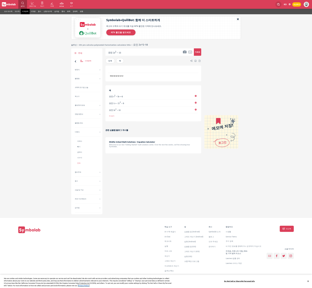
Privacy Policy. (83, 285)
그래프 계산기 (170, 261)
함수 (76, 181)
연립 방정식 (79, 114)
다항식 (77, 132)
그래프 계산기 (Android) (193, 237)
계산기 (167, 256)
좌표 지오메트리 (80, 199)
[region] (156, 281)
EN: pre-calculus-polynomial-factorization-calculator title (105, 45)
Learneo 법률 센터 (233, 258)
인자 (78, 163)
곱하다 (79, 152)
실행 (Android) (190, 242)
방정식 (77, 70)
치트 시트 (168, 251)
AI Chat (167, 237)
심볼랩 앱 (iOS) (190, 246)
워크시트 (168, 241)
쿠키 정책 (229, 241)
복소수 (77, 96)
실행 (166, 246)
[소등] (289, 4)
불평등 (77, 78)
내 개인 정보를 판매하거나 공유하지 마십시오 (243, 246)
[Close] (308, 281)
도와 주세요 (213, 242)
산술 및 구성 (79, 190)
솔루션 (74, 45)
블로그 (211, 237)
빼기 (78, 147)
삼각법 (77, 208)
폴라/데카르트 (80, 105)
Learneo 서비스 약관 (234, 263)
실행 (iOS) (188, 256)
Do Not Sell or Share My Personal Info (239, 281)
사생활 (228, 232)
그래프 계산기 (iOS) (192, 251)
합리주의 (78, 172)
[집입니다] (29, 233)
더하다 (79, 141)
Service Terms (231, 237)
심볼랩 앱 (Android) (192, 232)
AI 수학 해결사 (170, 232)
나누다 (79, 158)
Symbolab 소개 (214, 232)
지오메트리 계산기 (172, 266)
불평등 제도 (79, 123)
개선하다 (296, 4)
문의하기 (212, 246)
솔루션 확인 (169, 271)
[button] (185, 53)
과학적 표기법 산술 (81, 87)
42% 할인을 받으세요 (121, 32)
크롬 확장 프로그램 (191, 261)
